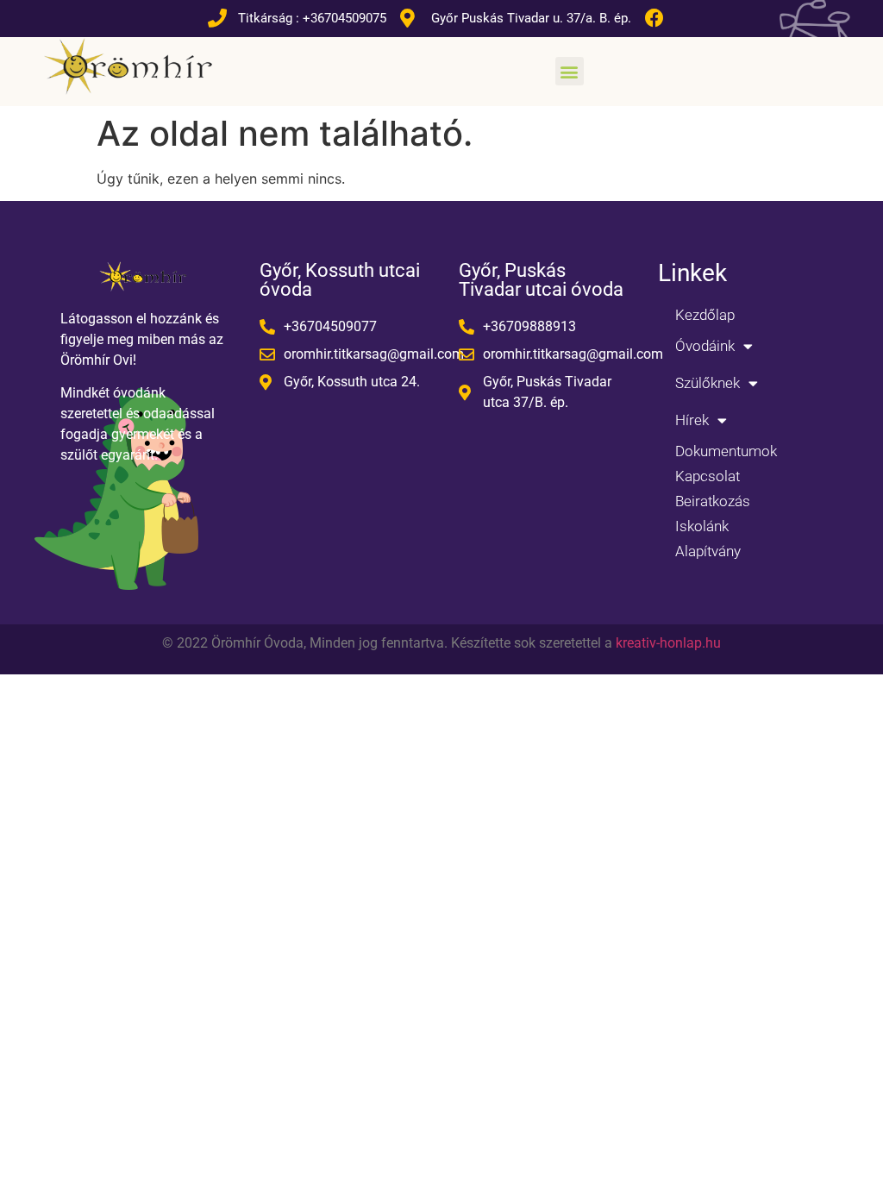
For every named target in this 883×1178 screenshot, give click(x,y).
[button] (569, 71)
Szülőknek (707, 383)
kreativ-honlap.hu (668, 643)
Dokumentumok (726, 451)
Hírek (692, 420)
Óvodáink (705, 345)
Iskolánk (702, 526)
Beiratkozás (712, 501)
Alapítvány (708, 551)
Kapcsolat (707, 476)
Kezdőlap (705, 314)
